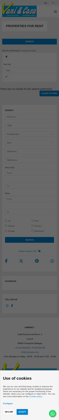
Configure (8, 403)
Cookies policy (35, 396)
